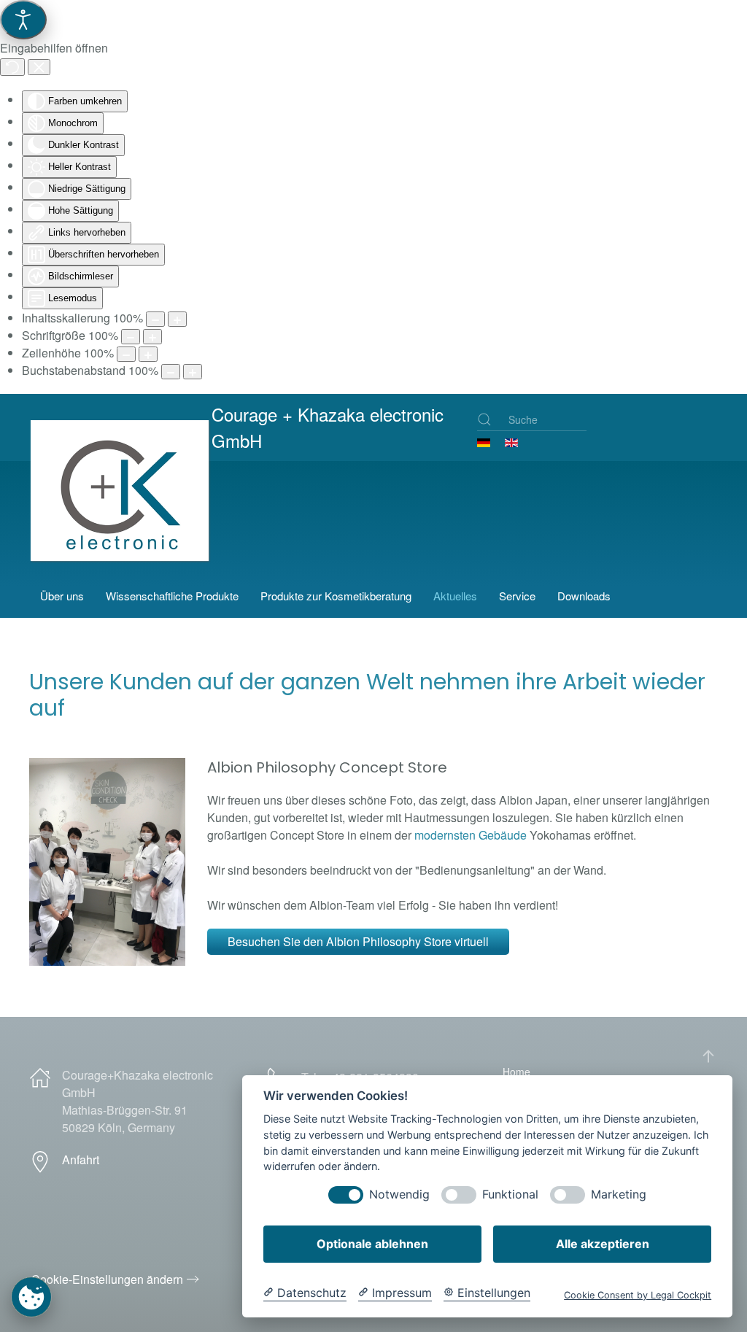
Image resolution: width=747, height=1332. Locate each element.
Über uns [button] (62, 595)
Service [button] (517, 595)
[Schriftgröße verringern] (130, 336)
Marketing (618, 1194)
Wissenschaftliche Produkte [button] (172, 595)
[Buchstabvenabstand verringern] (170, 371)
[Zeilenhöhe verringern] (126, 354)
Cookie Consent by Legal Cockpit (637, 1295)
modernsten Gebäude (470, 834)
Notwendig (399, 1194)
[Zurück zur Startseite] (122, 512)
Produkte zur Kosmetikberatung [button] (335, 595)
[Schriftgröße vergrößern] (152, 336)
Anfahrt (80, 1159)
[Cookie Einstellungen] (31, 1296)
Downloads (584, 595)
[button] (708, 1056)
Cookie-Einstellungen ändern (107, 1279)
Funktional (510, 1194)
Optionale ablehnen (372, 1243)
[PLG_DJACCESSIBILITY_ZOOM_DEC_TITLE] (155, 319)
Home (516, 1071)
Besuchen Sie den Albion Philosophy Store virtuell (358, 941)
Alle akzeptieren (602, 1243)
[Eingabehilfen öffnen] (23, 19)
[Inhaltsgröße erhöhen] (177, 319)
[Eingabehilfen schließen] (39, 67)
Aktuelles (455, 595)
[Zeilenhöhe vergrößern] (148, 354)
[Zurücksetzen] (12, 67)
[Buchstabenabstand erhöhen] (192, 371)
